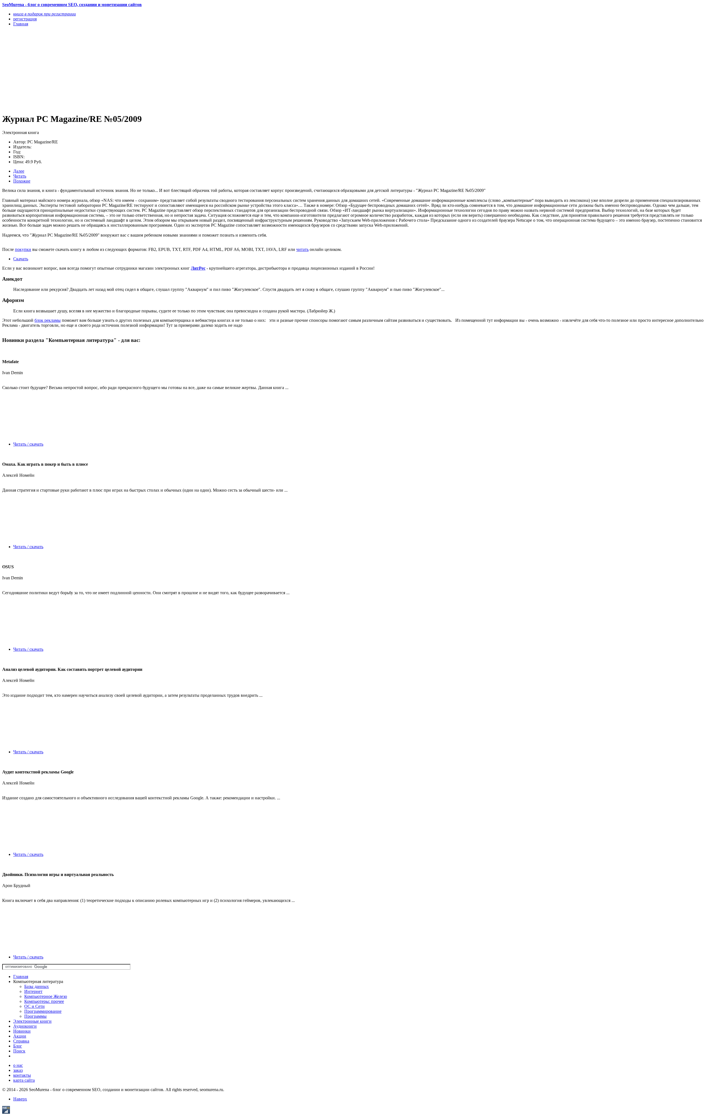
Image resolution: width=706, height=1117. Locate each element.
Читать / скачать (28, 444)
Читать (19, 176)
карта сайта (24, 1080)
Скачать (20, 258)
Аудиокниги (25, 1026)
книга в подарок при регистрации (44, 14)
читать (302, 249)
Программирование (42, 1011)
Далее (18, 171)
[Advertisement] (167, 69)
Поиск (19, 1051)
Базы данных (36, 986)
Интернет (33, 991)
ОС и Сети (34, 1006)
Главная (20, 976)
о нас (18, 1065)
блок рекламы (47, 320)
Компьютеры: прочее (44, 1001)
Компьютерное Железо (45, 996)
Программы (35, 1016)
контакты (22, 1075)
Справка (21, 1041)
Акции (19, 1036)
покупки (23, 249)
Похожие (21, 181)
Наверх (20, 1099)
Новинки (22, 1031)
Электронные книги (32, 1021)
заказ (18, 1070)
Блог (17, 1046)
